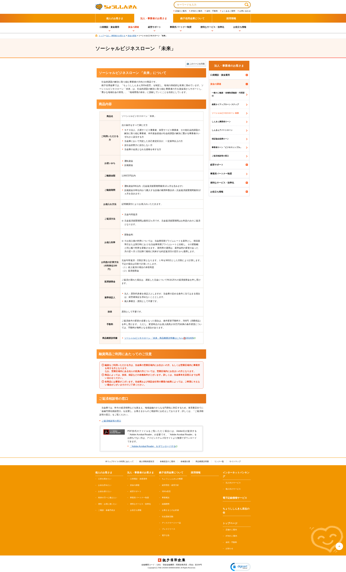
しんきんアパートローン (222, 130)
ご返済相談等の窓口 (111, 421)
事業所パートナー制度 (181, 27)
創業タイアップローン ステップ (225, 104)
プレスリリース (168, 529)
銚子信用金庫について (192, 18)
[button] (240, 567)
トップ (101, 36)
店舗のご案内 (181, 11)
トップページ (230, 523)
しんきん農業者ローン (221, 121)
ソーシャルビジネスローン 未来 (225, 113)
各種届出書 (185, 461)
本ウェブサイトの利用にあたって (119, 461)
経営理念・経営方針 (170, 485)
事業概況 (165, 497)
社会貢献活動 (167, 516)
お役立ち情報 (239, 27)
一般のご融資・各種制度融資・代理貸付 (228, 94)
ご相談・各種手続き (106, 510)
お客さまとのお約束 (170, 510)
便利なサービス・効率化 (212, 27)
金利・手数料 (212, 11)
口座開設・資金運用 (109, 27)
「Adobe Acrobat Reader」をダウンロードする (152, 446)
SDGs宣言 (166, 491)
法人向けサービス (233, 483)
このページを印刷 (197, 64)
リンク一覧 (219, 461)
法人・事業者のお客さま (153, 18)
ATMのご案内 (196, 11)
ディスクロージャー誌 (171, 523)
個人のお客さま (114, 18)
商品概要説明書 (202, 461)
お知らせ (229, 548)
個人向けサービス (233, 489)
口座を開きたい (104, 479)
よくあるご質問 (228, 11)
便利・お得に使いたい (107, 504)
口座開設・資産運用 (138, 479)
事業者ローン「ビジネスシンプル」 (227, 147)
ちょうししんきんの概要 (172, 479)
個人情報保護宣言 (146, 461)
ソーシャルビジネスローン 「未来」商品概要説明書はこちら (159, 338)
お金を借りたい (104, 491)
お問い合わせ (245, 11)
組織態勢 (165, 504)
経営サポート (154, 27)
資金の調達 (133, 27)
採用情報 (231, 18)
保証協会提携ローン (220, 139)
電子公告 (165, 535)
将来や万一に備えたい (107, 497)
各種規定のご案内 (167, 461)
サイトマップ (235, 461)
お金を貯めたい (104, 485)
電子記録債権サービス (235, 497)
